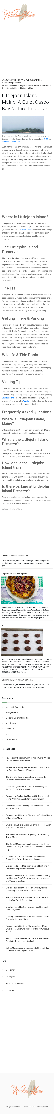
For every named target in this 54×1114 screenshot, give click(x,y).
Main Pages (11, 723)
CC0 (46, 139)
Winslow (26, 401)
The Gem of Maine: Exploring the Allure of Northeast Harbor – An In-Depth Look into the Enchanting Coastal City (29, 847)
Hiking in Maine (12, 712)
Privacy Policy (11, 977)
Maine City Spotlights (15, 707)
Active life (10, 729)
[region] (27, 57)
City (7, 734)
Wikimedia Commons (11, 142)
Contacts (10, 990)
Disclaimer (10, 970)
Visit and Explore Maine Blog (17, 718)
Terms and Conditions (15, 983)
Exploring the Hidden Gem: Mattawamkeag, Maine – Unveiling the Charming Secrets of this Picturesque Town (27, 929)
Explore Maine (16, 509)
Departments (11, 739)
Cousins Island (25, 230)
